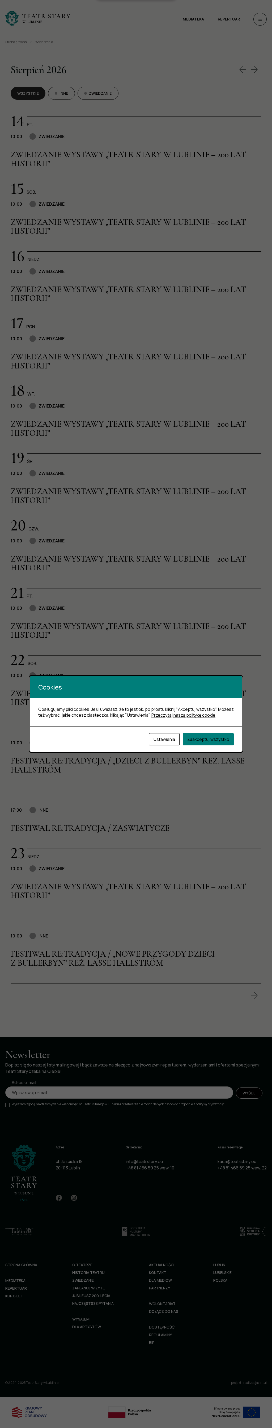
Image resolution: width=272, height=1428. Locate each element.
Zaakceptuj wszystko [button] (208, 739)
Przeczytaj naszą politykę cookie (183, 715)
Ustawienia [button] (164, 739)
